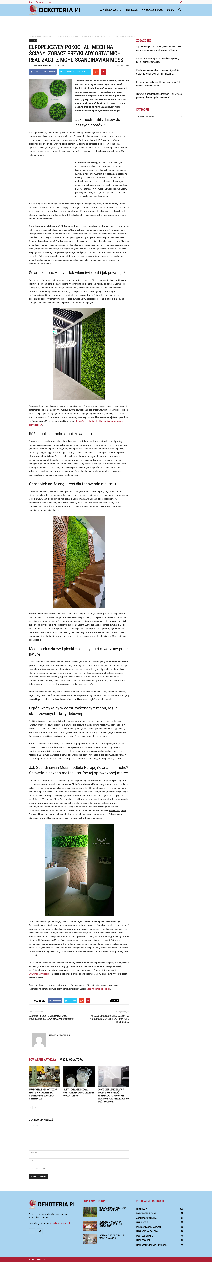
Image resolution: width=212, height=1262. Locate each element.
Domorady (33, 40)
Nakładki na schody (147, 1231)
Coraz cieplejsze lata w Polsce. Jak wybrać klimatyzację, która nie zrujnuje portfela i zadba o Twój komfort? (113, 1095)
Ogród (170, 9)
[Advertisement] (106, 25)
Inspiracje (131, 9)
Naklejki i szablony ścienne (151, 1244)
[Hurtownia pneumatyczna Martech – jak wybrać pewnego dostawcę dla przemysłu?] (44, 1076)
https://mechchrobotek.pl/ (98, 989)
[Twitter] (181, 2)
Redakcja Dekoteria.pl (43, 65)
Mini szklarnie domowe (148, 1227)
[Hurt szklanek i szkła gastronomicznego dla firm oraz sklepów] (79, 1076)
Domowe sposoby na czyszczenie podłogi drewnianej (110, 1224)
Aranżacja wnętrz (110, 9)
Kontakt (48, 2)
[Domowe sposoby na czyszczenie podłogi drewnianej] (90, 1226)
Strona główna (35, 36)
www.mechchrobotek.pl (40, 974)
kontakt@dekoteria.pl (60, 1223)
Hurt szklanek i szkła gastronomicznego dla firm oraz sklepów (78, 1092)
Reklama (39, 2)
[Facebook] (176, 2)
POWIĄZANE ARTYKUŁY (42, 1059)
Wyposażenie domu (152, 9)
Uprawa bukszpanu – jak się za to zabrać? (112, 1209)
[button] (179, 9)
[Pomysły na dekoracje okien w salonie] (90, 1239)
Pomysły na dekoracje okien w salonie (111, 1236)
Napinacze (142, 1222)
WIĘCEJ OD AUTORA (71, 1059)
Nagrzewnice (143, 1240)
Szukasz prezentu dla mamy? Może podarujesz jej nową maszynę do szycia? (51, 1017)
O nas (31, 2)
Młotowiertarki (144, 1235)
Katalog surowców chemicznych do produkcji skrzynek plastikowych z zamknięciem (109, 1019)
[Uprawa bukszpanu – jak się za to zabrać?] (90, 1212)
